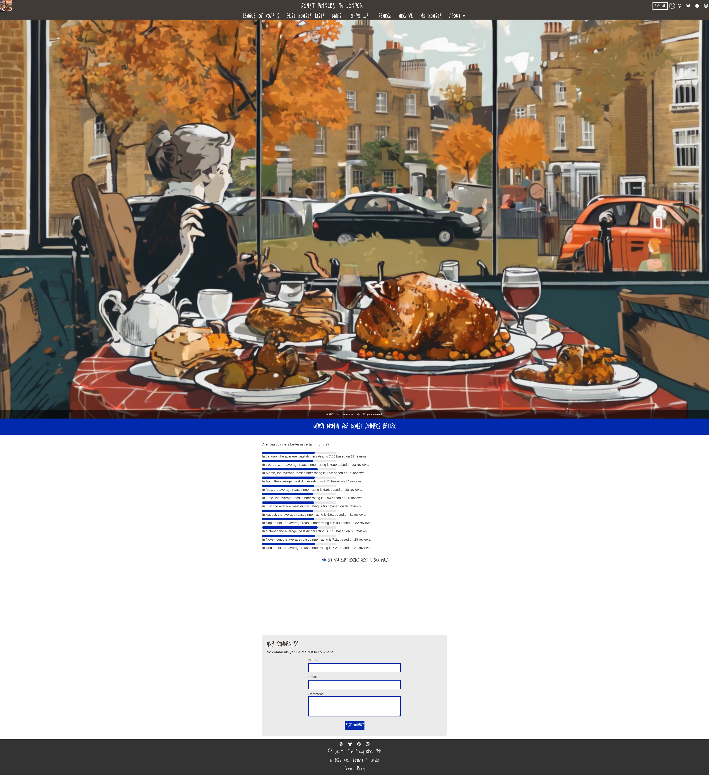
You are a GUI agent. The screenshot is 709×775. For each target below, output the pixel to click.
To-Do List (360, 16)
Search (385, 16)
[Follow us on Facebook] (697, 6)
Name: (313, 660)
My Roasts (431, 16)
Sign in (660, 5)
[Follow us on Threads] (679, 6)
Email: (313, 677)
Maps (337, 16)
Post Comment (354, 725)
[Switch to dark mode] (672, 6)
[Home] (7, 6)
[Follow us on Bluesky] (688, 6)
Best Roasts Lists (306, 16)
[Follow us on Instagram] (706, 6)
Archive (406, 16)
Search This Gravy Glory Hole (357, 751)
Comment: (316, 694)
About (457, 15)
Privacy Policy (355, 768)
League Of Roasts (261, 16)
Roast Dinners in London (332, 6)
